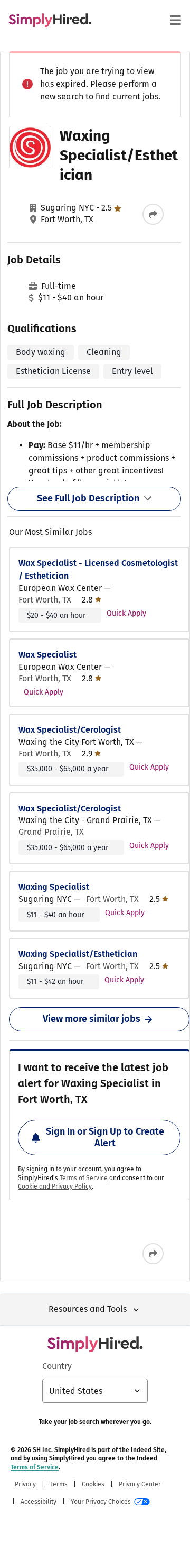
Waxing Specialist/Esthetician (77, 954)
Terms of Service (84, 1178)
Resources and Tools (88, 1309)
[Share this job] (153, 214)
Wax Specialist (47, 655)
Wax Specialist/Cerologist (69, 730)
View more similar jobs (91, 1019)
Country (57, 1366)
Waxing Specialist (53, 887)
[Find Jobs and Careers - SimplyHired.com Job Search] (49, 20)
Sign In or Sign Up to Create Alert (105, 1137)
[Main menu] (175, 20)
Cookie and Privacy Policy (55, 1186)
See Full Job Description (88, 498)
